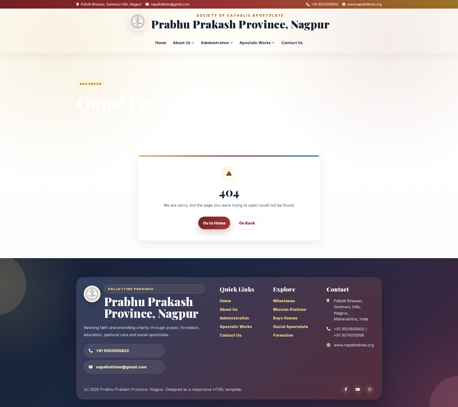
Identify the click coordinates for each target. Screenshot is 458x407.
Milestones (284, 300)
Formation (283, 335)
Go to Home (214, 223)
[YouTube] (357, 389)
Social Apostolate (290, 326)
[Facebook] (345, 389)
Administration (215, 42)
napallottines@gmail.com (121, 367)
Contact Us (292, 42)
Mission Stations (289, 309)
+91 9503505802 (112, 350)
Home (160, 42)
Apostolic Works (255, 42)
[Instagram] (369, 389)
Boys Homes (285, 318)
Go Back (247, 223)
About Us (181, 42)
